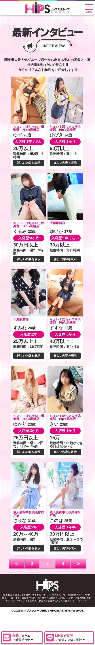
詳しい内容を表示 (28, 162)
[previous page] (16, 564)
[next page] (78, 564)
